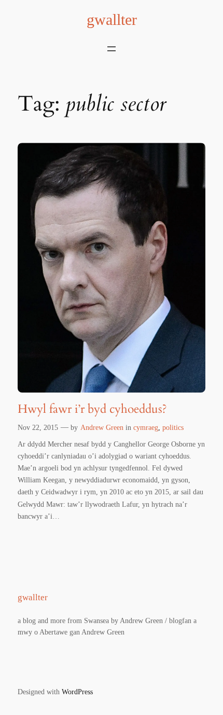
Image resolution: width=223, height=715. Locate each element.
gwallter (112, 19)
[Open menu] (111, 49)
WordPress (77, 691)
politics (173, 427)
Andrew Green (101, 427)
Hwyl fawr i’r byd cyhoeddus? (92, 409)
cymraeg (145, 427)
